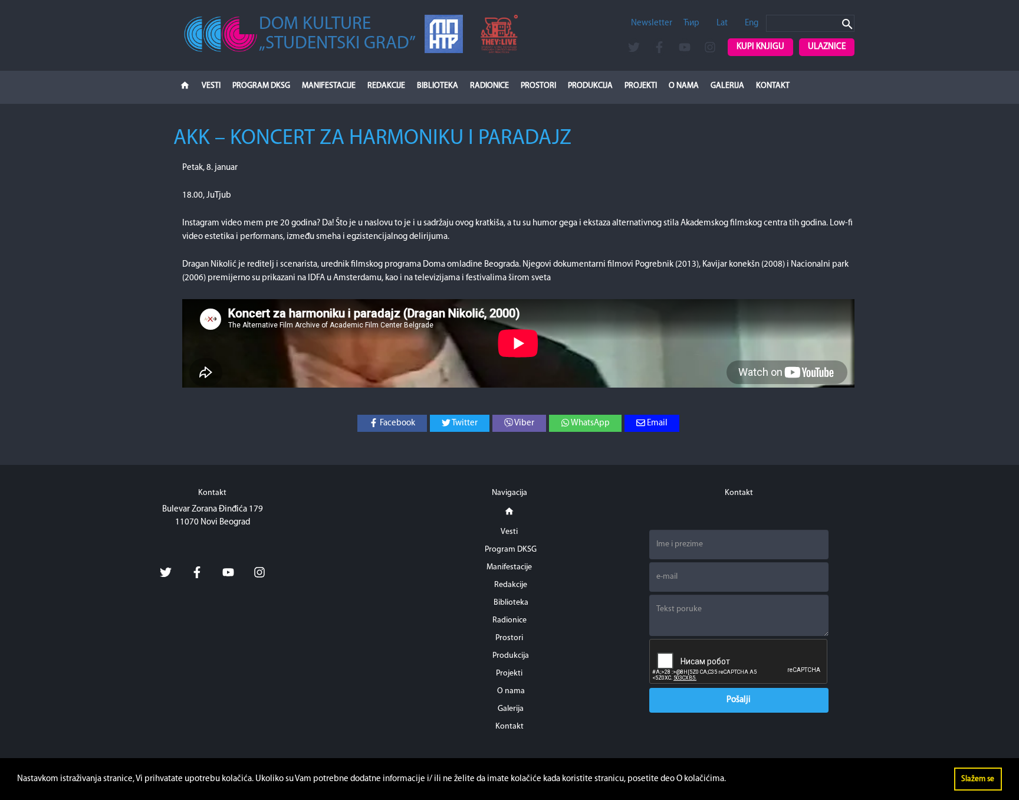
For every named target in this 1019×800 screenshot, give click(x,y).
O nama (684, 85)
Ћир (691, 23)
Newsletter (651, 23)
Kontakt (773, 85)
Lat (722, 23)
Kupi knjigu (760, 46)
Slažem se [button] (977, 779)
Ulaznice (827, 46)
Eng (751, 23)
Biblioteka (437, 85)
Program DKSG (261, 85)
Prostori (538, 85)
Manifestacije (329, 85)
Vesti (211, 85)
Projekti (640, 85)
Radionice (489, 85)
